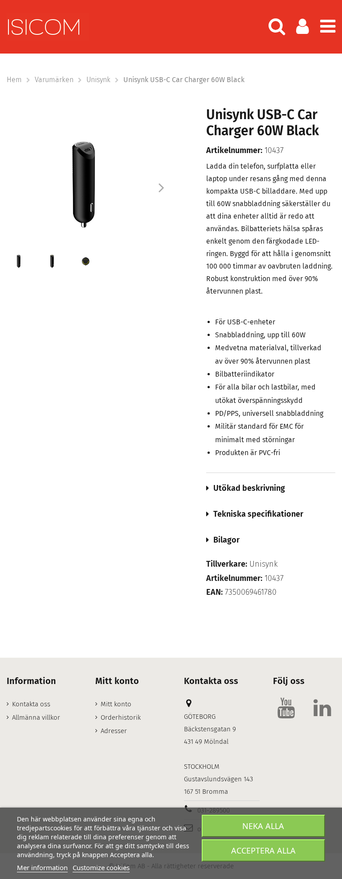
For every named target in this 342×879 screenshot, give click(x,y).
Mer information (42, 867)
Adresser (114, 731)
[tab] (270, 488)
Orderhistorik (121, 717)
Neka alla (263, 826)
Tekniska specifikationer (258, 514)
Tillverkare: (226, 564)
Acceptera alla (263, 850)
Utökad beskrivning (249, 488)
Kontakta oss (31, 704)
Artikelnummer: (234, 150)
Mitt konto (116, 704)
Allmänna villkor (36, 717)
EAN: (214, 592)
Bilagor (226, 540)
